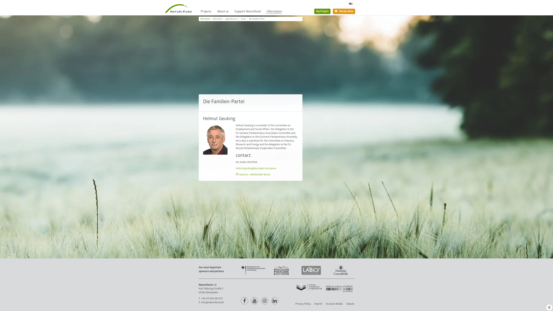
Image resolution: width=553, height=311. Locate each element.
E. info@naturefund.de (211, 302)
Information (274, 11)
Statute (350, 303)
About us (223, 11)
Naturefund (205, 19)
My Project (322, 11)
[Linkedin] (274, 301)
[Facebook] (244, 301)
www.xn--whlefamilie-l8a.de (254, 174)
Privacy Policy (303, 303)
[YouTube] (254, 301)
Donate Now (346, 11)
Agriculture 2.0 (232, 19)
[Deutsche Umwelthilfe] (340, 274)
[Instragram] (264, 301)
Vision (243, 19)
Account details (334, 303)
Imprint (318, 303)
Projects (206, 11)
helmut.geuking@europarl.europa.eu (256, 168)
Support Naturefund (247, 11)
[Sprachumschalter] (351, 4)
